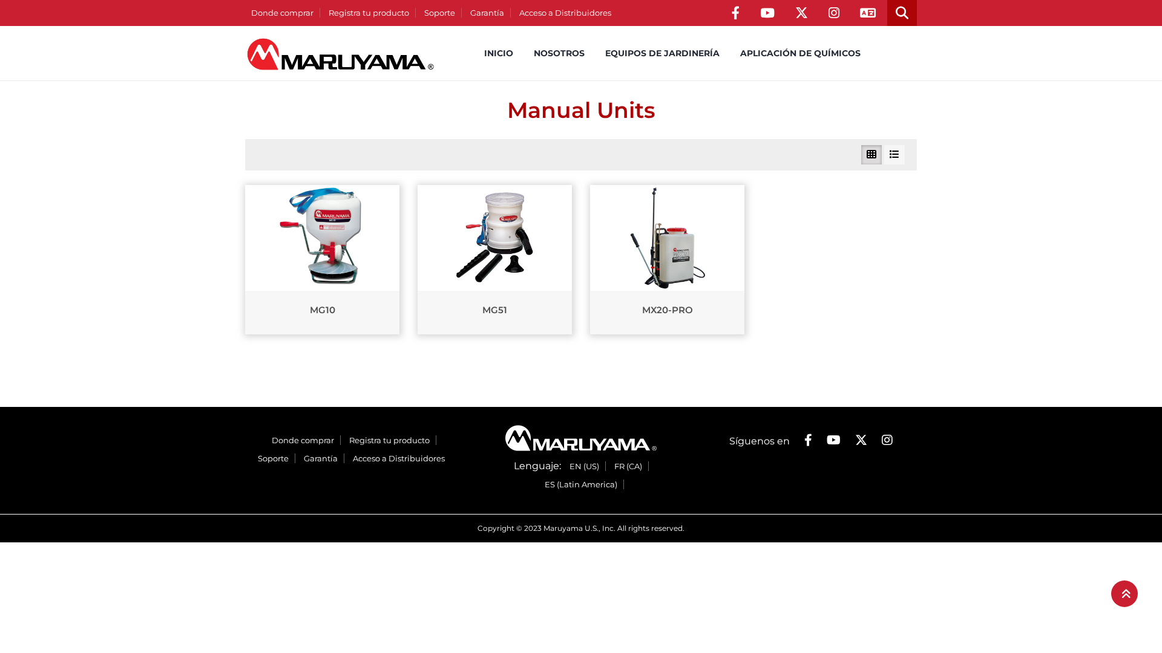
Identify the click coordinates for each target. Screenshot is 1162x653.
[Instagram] (834, 13)
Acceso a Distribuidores (565, 13)
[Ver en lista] (894, 154)
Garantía (487, 13)
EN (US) (584, 466)
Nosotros (559, 53)
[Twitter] (801, 13)
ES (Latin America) (581, 484)
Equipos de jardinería (662, 53)
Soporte (439, 13)
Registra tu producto (369, 13)
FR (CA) (628, 466)
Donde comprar (282, 13)
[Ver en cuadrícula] (871, 154)
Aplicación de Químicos (800, 53)
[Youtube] (767, 13)
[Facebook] (736, 13)
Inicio (498, 53)
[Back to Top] (1124, 593)
